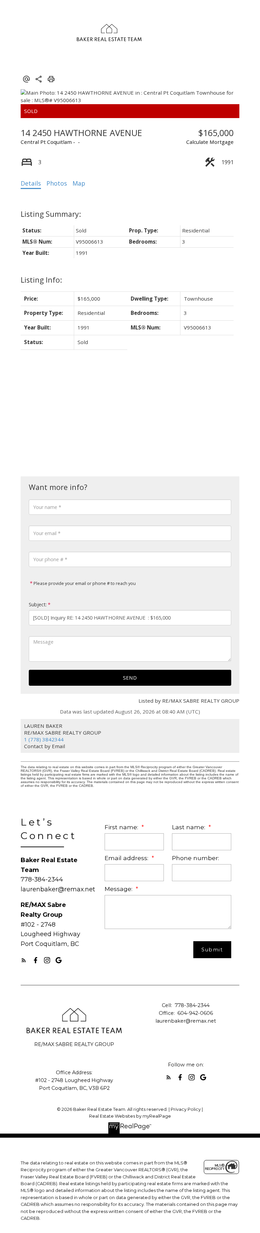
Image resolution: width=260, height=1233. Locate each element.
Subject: (38, 604)
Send (130, 677)
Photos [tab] (56, 183)
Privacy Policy (186, 1109)
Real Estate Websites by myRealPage (130, 1116)
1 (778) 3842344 (44, 739)
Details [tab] (31, 183)
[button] (24, 960)
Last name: (189, 827)
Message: (119, 888)
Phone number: (195, 857)
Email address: (127, 857)
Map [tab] (78, 183)
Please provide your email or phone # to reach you (84, 583)
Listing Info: (41, 280)
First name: (122, 827)
